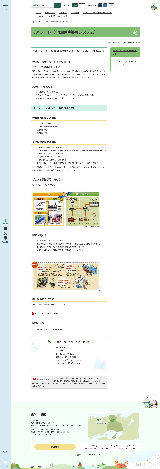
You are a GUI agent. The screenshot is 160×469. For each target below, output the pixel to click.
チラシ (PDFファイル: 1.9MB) (46, 313)
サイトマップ (120, 448)
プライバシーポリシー (112, 446)
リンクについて (129, 446)
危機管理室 (63, 12)
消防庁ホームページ (40, 304)
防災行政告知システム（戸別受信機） (49, 329)
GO (57, 5)
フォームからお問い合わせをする (69, 363)
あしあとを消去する (66, 21)
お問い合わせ (96, 446)
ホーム (38, 12)
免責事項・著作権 (90, 448)
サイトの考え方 (106, 448)
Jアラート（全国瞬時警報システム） (97, 12)
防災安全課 (75, 12)
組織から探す (50, 12)
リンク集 (132, 448)
